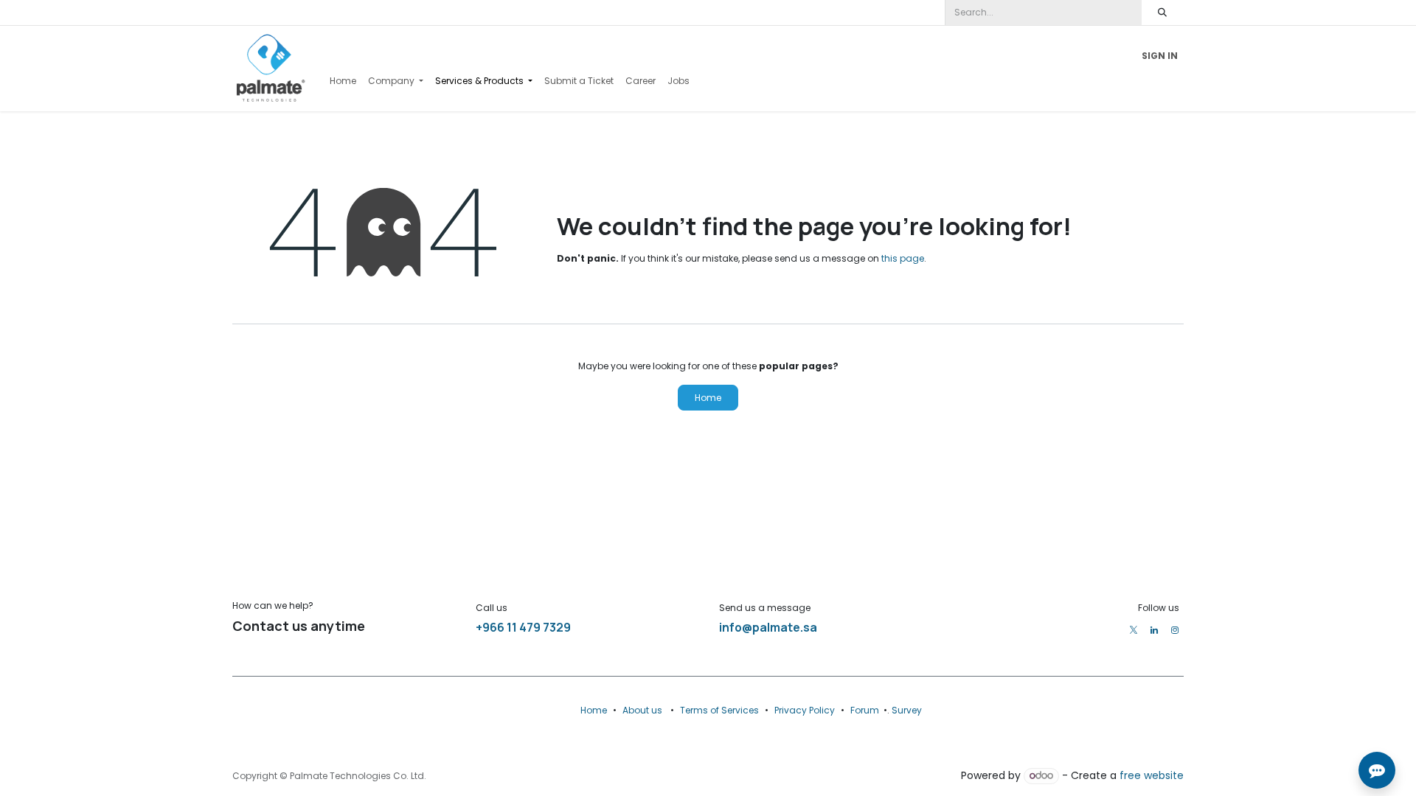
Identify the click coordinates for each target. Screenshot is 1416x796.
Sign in (1160, 55)
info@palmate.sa (768, 627)
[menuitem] (343, 81)
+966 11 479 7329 (523, 627)
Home (708, 397)
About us (642, 710)
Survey (907, 710)
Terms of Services (719, 710)
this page (902, 258)
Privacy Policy (804, 710)
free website (1152, 775)
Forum (864, 710)
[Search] (1163, 12)
